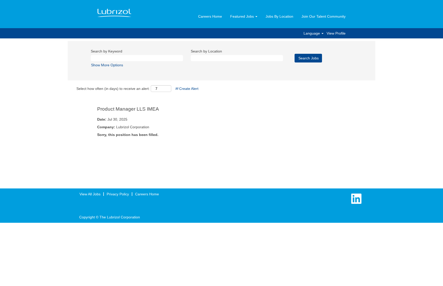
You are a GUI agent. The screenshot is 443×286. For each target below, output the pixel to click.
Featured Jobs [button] (242, 16)
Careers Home (210, 16)
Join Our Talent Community (323, 16)
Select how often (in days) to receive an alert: (113, 89)
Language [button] (312, 33)
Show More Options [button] (107, 65)
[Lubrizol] (114, 13)
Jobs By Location (279, 16)
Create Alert (188, 89)
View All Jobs (89, 194)
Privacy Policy (118, 194)
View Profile (336, 33)
